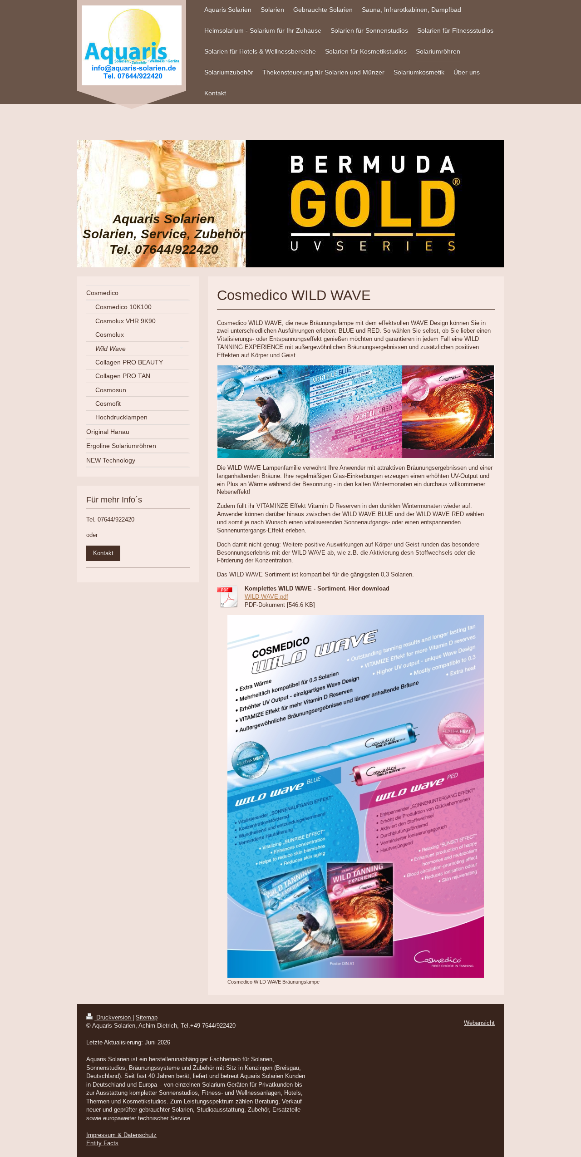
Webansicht (479, 1022)
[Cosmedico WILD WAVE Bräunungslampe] (355, 796)
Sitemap (147, 1017)
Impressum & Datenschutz (121, 1135)
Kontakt (103, 553)
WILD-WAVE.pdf (266, 596)
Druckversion (113, 1017)
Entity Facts (102, 1143)
